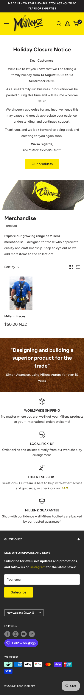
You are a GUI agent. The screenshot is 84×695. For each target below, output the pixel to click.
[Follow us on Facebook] (7, 634)
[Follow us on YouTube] (24, 634)
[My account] (67, 23)
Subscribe (18, 592)
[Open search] (59, 23)
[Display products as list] (78, 267)
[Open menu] (6, 23)
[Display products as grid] (71, 267)
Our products (42, 164)
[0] (76, 23)
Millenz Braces (14, 316)
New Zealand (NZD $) (20, 612)
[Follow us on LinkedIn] (32, 634)
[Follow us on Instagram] (15, 634)
